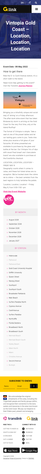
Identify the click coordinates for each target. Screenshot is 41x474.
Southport (13, 285)
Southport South (15, 289)
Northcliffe (13, 319)
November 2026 (15, 232)
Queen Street (14, 277)
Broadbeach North (16, 327)
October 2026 (14, 228)
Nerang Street (14, 281)
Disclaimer (6, 458)
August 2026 (14, 220)
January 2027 (14, 241)
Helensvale (13, 256)
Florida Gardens (15, 323)
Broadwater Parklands (17, 293)
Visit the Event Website (14, 191)
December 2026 (15, 237)
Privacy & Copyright (15, 458)
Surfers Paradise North (17, 302)
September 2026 (15, 224)
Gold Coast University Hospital (20, 268)
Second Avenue (15, 361)
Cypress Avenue (15, 306)
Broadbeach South (16, 331)
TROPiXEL (31, 458)
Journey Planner (25, 86)
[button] (36, 3)
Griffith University (15, 272)
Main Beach (13, 298)
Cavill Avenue (14, 310)
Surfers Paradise (15, 314)
